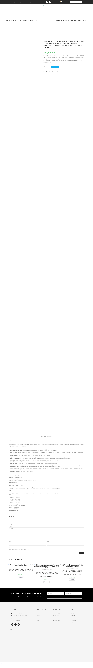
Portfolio (59, 20)
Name (10, 541)
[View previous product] (81, 41)
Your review (11, 528)
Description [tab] (43, 436)
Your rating (11, 524)
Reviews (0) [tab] (49, 436)
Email (48, 541)
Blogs (84, 20)
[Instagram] (50, 2)
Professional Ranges (56, 71)
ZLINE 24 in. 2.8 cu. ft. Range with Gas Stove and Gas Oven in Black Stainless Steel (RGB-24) (21, 571)
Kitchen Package (32, 20)
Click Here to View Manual (14, 512)
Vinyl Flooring (23, 20)
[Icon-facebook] (47, 2)
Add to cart (55, 67)
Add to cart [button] (21, 577)
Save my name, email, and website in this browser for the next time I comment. (23, 549)
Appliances (9, 20)
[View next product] (83, 41)
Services (80, 20)
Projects (15, 20)
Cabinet (65, 20)
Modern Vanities (72, 20)
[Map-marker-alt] (19, 624)
